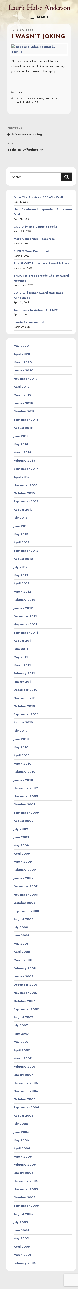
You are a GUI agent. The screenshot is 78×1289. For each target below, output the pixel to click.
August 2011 (23, 640)
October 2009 (24, 804)
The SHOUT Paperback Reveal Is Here (41, 263)
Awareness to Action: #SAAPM (36, 310)
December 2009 (26, 788)
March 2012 (22, 591)
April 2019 (21, 387)
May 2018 (21, 444)
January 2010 (23, 780)
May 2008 (21, 943)
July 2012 (20, 567)
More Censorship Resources (34, 239)
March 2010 (22, 763)
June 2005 (21, 1230)
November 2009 (26, 796)
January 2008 (23, 976)
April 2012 (21, 583)
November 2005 (26, 1189)
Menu (42, 17)
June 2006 (21, 1132)
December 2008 (26, 886)
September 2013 (26, 501)
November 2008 (26, 894)
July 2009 (21, 829)
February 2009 (25, 870)
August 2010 (23, 722)
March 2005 (23, 1255)
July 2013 (20, 518)
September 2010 (26, 714)
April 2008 (22, 952)
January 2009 (23, 878)
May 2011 (21, 657)
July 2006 (21, 1124)
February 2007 (25, 1066)
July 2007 (21, 1025)
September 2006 (26, 1107)
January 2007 (23, 1075)
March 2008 (23, 960)
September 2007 (26, 1009)
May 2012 (21, 575)
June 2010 (21, 739)
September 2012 (26, 550)
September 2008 (26, 911)
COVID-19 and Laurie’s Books (35, 226)
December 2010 (25, 690)
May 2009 (21, 845)
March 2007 (23, 1058)
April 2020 (22, 354)
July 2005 (21, 1222)
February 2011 (24, 673)
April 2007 (22, 1050)
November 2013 (25, 485)
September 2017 (26, 469)
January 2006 (23, 1173)
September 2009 (26, 812)
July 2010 (21, 731)
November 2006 (26, 1091)
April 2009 (22, 853)
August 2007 (23, 1017)
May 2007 (21, 1042)
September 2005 (26, 1205)
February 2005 (25, 1263)
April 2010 (22, 755)
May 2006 (21, 1140)
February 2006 (25, 1164)
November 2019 (25, 378)
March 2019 (22, 395)
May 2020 (21, 346)
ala (20, 98)
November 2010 (26, 698)
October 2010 (24, 706)
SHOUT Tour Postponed (31, 251)
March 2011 (22, 665)
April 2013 (21, 542)
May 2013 (21, 534)
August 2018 (23, 428)
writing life (27, 102)
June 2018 (21, 436)
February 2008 (25, 968)
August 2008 (23, 919)
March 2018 (22, 452)
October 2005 (24, 1197)
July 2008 (21, 927)
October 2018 (24, 411)
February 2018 (24, 460)
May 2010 (21, 747)
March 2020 (23, 362)
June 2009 (21, 837)
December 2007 (26, 984)
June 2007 (21, 1033)
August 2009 (23, 821)
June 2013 (21, 526)
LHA (20, 92)
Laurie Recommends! (29, 322)
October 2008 (24, 903)
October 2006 (24, 1099)
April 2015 (21, 477)
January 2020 (23, 370)
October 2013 (24, 493)
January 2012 (23, 608)
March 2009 (23, 861)
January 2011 (23, 681)
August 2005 (23, 1214)
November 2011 (25, 624)
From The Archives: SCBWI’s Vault (38, 197)
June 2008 (21, 935)
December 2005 (26, 1181)
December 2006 (26, 1083)
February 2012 (24, 600)
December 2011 (25, 616)
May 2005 (21, 1238)
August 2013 (23, 509)
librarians (34, 98)
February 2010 (24, 772)
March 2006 (23, 1156)
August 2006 (23, 1115)
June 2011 (21, 649)
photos (51, 98)
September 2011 (26, 632)
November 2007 (26, 993)
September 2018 (26, 419)
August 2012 (23, 559)
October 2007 (24, 1001)
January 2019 (23, 403)
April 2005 (22, 1246)
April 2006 (22, 1148)
